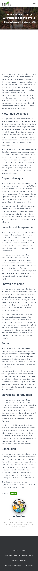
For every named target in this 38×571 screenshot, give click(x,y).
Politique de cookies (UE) (13, 566)
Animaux (13, 493)
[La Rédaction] (19, 506)
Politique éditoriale (19, 561)
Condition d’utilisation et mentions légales (19, 555)
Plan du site (29, 566)
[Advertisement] (19, 50)
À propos (14, 550)
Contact (24, 550)
